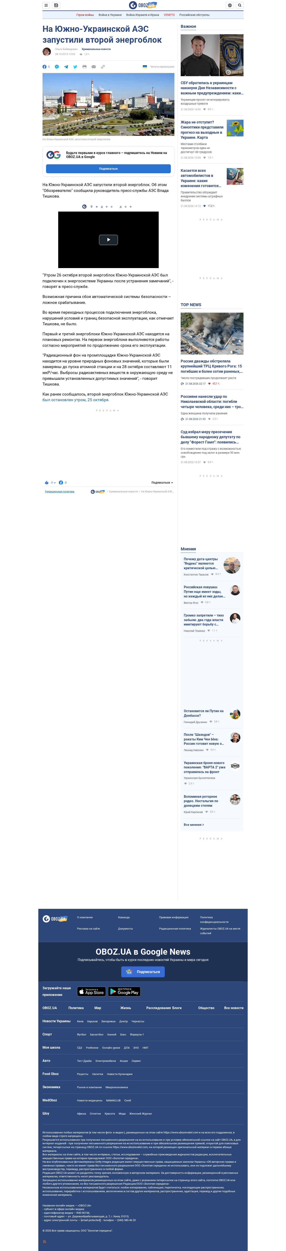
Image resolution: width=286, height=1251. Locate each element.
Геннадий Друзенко (195, 722)
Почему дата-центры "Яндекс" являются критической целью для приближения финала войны (201, 563)
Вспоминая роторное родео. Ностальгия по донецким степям (201, 801)
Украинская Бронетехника (199, 778)
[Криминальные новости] (98, 492)
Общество (206, 1008)
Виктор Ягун (191, 602)
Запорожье (108, 1021)
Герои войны (85, 15)
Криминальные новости (96, 49)
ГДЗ (79, 1047)
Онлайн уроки (111, 1047)
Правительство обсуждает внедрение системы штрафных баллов (202, 196)
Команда (124, 917)
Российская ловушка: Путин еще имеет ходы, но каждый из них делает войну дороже (204, 592)
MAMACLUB (113, 1100)
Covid (127, 1100)
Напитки (97, 1074)
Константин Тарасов (196, 574)
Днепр (123, 1021)
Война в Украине (110, 15)
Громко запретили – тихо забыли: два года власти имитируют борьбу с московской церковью (204, 620)
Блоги (177, 1008)
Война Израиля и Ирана (142, 15)
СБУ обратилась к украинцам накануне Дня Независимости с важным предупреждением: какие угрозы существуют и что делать (212, 88)
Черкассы (137, 1021)
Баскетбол (96, 1034)
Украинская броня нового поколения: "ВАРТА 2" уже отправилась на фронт (204, 767)
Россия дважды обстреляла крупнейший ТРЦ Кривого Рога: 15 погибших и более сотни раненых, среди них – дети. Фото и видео (211, 366)
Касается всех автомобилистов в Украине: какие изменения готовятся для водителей (200, 178)
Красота (110, 1113)
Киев (80, 1021)
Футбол (81, 1034)
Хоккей (111, 1034)
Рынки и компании (89, 1087)
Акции (124, 1060)
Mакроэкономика (117, 1087)
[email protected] (90, 1220)
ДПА (127, 1047)
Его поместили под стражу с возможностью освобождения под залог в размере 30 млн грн (211, 452)
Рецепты (82, 1074)
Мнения (188, 548)
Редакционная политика (59, 491)
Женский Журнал (140, 1113)
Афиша (81, 1113)
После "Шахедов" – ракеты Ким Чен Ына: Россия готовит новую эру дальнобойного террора (204, 739)
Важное (188, 26)
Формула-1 (137, 1034)
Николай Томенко (194, 630)
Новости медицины (89, 1100)
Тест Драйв (84, 1060)
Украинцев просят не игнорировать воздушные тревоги (205, 101)
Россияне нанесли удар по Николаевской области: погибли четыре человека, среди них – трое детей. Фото (212, 401)
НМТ (145, 1047)
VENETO (169, 15)
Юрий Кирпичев (193, 812)
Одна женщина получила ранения (204, 413)
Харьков (92, 1021)
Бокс (123, 1034)
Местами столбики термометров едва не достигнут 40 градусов (196, 148)
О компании (85, 917)
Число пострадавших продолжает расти (208, 378)
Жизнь (125, 1008)
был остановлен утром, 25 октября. (76, 399)
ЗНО (136, 1047)
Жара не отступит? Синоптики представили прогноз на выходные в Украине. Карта (202, 130)
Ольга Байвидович (66, 49)
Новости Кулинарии (120, 1074)
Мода (122, 1113)
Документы (125, 928)
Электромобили (105, 1060)
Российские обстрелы (194, 15)
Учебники (92, 1047)
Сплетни (95, 1113)
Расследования (158, 1008)
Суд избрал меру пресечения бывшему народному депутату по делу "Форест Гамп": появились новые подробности (210, 437)
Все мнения (192, 825)
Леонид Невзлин (194, 750)
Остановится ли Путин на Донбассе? (204, 713)
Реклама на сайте (88, 928)
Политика (76, 1008)
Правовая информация (173, 917)
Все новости (233, 1008)
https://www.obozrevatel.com (181, 1132)
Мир (97, 1008)
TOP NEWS (191, 304)
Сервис (136, 1060)
